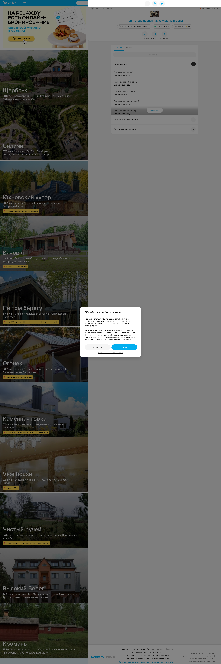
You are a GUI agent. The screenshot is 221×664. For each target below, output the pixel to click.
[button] (154, 3)
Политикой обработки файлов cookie (119, 340)
